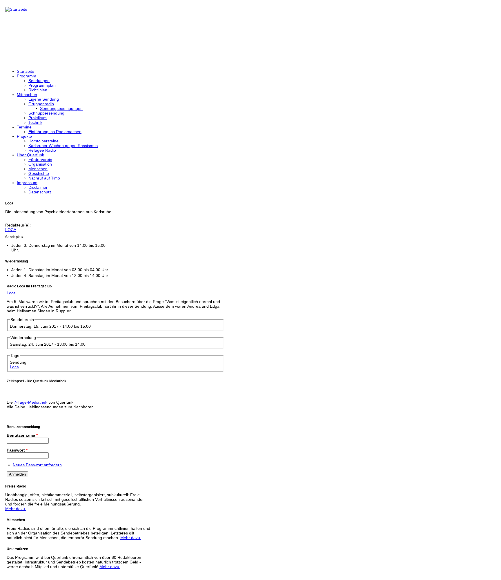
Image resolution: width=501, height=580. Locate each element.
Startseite (25, 71)
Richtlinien (37, 90)
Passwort (17, 450)
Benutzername (22, 435)
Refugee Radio (42, 150)
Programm (26, 76)
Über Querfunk (30, 155)
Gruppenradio (41, 104)
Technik (35, 122)
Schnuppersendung (46, 113)
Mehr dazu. (15, 508)
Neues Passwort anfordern (37, 465)
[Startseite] (16, 9)
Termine (24, 127)
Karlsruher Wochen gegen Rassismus (63, 145)
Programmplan (42, 85)
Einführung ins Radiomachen (54, 131)
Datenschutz (39, 192)
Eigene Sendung (43, 99)
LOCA (10, 229)
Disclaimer (38, 187)
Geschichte (38, 173)
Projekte (24, 136)
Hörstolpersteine (43, 141)
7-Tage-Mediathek (30, 402)
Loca (11, 293)
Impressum (27, 182)
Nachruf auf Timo (44, 178)
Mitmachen (27, 94)
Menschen (38, 168)
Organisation (40, 164)
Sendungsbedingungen (61, 108)
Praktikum (37, 117)
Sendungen (39, 80)
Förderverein (40, 159)
